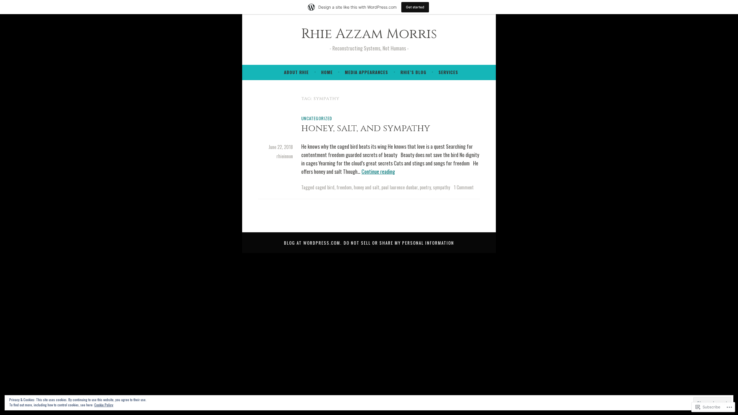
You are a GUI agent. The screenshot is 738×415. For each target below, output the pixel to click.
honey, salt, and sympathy (365, 128)
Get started (415, 7)
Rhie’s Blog (413, 72)
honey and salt (366, 187)
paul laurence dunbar (399, 187)
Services (448, 72)
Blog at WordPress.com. (313, 242)
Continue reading (378, 171)
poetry (425, 187)
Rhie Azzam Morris (369, 34)
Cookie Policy (103, 404)
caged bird (324, 187)
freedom (344, 187)
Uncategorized (316, 118)
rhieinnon (284, 156)
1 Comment (464, 187)
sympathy (441, 187)
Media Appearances (366, 72)
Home (327, 72)
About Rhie (296, 72)
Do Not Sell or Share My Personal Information (399, 242)
